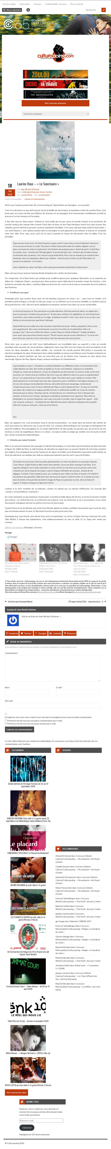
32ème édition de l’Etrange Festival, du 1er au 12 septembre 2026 (28, 785)
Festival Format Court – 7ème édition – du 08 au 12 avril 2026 (28, 987)
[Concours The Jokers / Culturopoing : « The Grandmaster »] (55, 94)
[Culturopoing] (55, 66)
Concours (37, 4)
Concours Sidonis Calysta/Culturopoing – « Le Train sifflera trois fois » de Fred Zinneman (76, 976)
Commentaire (11, 653)
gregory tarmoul (63, 913)
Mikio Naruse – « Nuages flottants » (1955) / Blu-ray (28, 1053)
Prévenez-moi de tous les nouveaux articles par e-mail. (31, 723)
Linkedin (57, 633)
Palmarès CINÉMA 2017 (80, 921)
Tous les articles (9, 4)
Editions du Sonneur (14, 527)
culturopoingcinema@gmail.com (87, 592)
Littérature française (30, 192)
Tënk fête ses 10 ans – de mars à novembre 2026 (28, 1021)
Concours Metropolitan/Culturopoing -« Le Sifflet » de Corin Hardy (78, 986)
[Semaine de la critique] (55, 24)
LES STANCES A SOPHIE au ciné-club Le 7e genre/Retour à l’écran (28, 918)
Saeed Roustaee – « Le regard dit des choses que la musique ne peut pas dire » (88, 566)
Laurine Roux (26, 195)
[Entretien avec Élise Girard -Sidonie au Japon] (20, 553)
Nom (7, 687)
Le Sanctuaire (44, 195)
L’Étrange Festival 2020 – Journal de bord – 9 (85, 601)
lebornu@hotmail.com (47, 592)
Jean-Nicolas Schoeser (30, 189)
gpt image (60, 921)
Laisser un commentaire (35, 199)
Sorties (49, 192)
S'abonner (27, 1127)
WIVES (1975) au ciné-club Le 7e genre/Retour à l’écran (28, 1085)
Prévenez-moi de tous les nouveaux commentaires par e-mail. (34, 720)
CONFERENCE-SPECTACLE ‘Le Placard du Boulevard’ (28, 852)
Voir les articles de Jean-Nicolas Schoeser (41, 616)
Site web (9, 701)
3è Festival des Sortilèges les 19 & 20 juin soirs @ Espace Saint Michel (28, 953)
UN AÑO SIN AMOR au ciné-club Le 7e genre (28, 885)
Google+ (42, 633)
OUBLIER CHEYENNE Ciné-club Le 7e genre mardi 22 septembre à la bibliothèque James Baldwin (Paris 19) (28, 819)
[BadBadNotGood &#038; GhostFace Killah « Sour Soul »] (55, 553)
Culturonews (24, 4)
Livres (42, 192)
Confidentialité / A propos (56, 4)
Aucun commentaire (13, 199)
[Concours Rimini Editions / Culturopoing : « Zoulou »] (55, 74)
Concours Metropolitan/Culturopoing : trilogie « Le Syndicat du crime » (78, 929)
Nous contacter (76, 4)
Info (28, 10)
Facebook (13, 633)
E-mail (59, 687)
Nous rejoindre (14, 10)
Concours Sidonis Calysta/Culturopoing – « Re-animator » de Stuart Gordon (78, 859)
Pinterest (71, 633)
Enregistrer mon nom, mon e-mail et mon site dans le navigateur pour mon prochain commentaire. (48, 717)
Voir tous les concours (55, 103)
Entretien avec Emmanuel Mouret (20, 601)
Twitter (28, 633)
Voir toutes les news (16, 1092)
